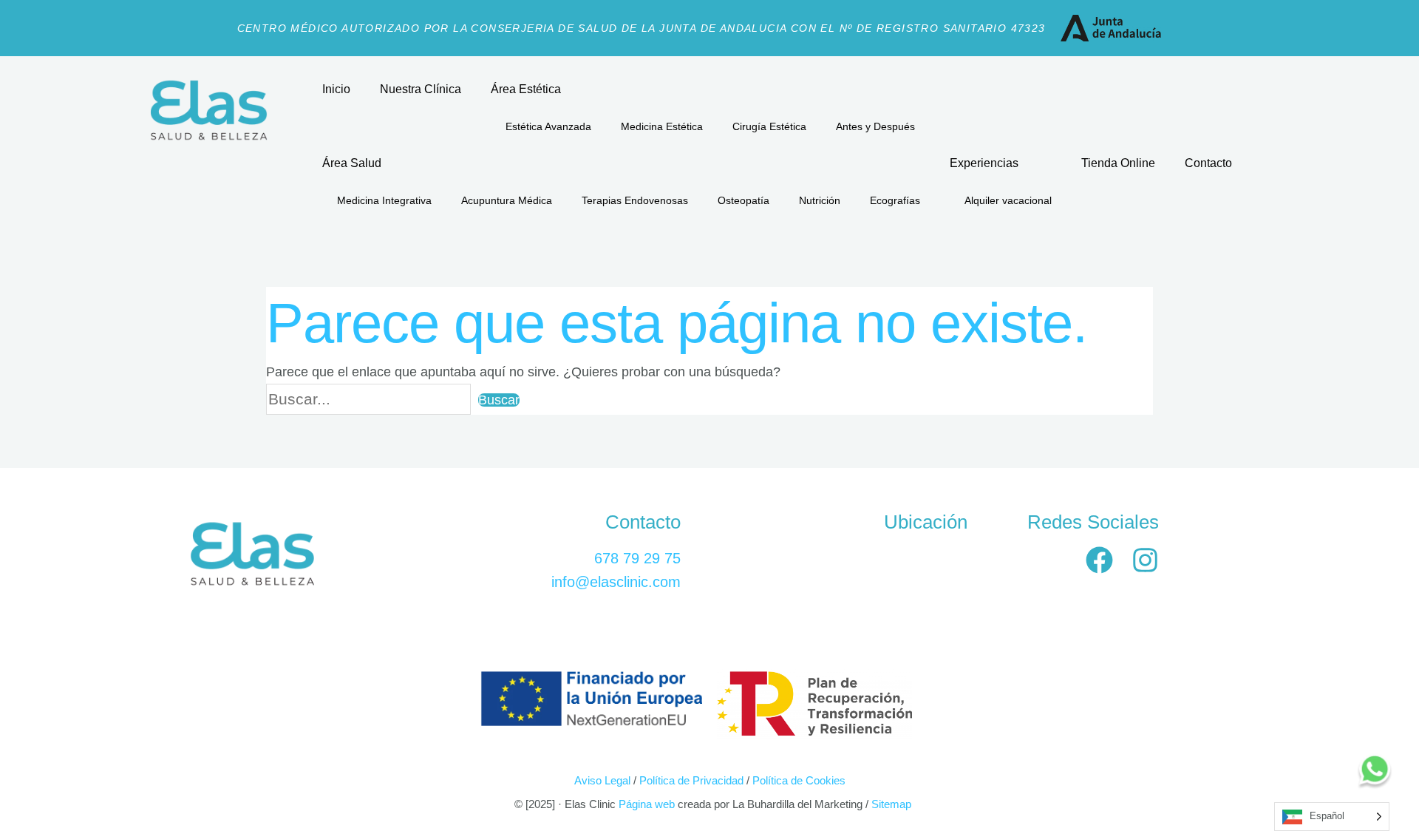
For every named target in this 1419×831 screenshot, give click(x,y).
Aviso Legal (602, 780)
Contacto (1208, 163)
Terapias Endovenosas (635, 200)
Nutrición (819, 200)
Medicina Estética (662, 126)
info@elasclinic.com (616, 582)
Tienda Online (1118, 163)
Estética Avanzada (548, 126)
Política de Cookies (798, 780)
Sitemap (891, 804)
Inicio (336, 89)
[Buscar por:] (372, 400)
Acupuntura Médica (506, 200)
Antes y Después (875, 126)
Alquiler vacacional (1008, 200)
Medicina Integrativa (384, 200)
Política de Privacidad (691, 780)
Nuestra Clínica (420, 89)
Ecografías (895, 200)
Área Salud (351, 163)
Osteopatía (743, 200)
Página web (645, 804)
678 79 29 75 (637, 558)
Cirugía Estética (769, 126)
